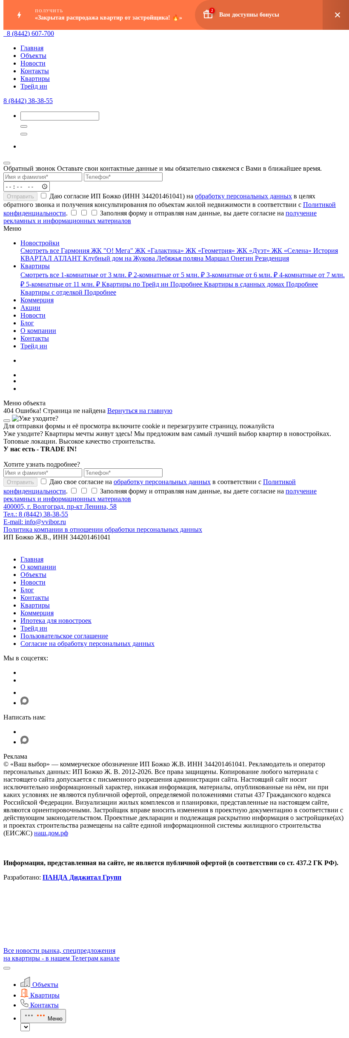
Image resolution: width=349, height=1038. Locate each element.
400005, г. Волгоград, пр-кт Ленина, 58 (60, 506)
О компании (38, 567)
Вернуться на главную (139, 410)
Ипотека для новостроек (56, 620)
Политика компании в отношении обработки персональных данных (102, 529)
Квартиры (35, 78)
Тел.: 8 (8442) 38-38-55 (35, 514)
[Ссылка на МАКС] (24, 702)
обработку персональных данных (243, 196)
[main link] (5, 33)
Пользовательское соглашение (64, 635)
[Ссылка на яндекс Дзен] (25, 692)
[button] (6, 968)
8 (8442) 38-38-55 (28, 100)
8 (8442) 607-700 (30, 33)
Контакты (34, 71)
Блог (27, 590)
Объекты (33, 55)
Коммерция (37, 612)
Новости (33, 63)
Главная (31, 48)
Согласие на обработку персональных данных (87, 643)
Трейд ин (33, 86)
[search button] (23, 134)
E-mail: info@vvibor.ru (34, 521)
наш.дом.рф (51, 833)
